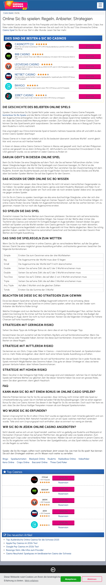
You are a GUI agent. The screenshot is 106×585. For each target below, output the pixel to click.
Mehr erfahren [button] (31, 580)
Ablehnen (91, 579)
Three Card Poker (58, 462)
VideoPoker (83, 459)
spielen (90, 46)
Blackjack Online (37, 459)
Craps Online (23, 462)
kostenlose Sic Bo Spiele (14, 115)
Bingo (5, 459)
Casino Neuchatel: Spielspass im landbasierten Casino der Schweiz (38, 553)
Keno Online (8, 462)
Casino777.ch (24, 44)
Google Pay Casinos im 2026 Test (22, 546)
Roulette (52, 459)
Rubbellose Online (67, 459)
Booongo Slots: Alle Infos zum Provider (25, 550)
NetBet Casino (25, 74)
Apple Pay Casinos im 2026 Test (22, 543)
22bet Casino (24, 95)
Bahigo (20, 85)
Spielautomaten (18, 459)
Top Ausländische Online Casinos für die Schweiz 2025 (32, 539)
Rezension (63, 482)
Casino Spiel (8, 30)
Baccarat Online (39, 462)
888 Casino (22, 54)
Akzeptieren (70, 579)
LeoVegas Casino (27, 64)
